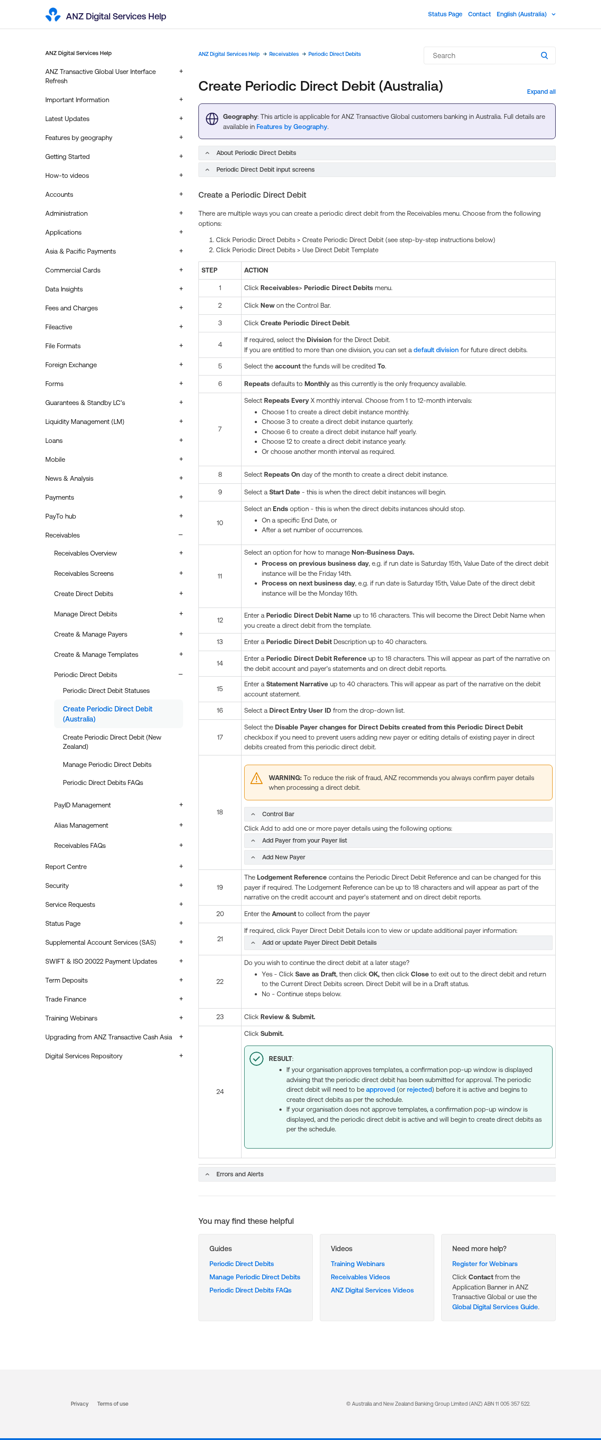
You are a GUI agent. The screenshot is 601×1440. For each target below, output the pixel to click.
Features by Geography (292, 126)
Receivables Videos (360, 1277)
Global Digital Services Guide (495, 1307)
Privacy (79, 1404)
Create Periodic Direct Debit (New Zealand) (112, 741)
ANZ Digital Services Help (78, 53)
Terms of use (112, 1404)
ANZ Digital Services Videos (372, 1290)
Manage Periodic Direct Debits (107, 764)
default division (437, 350)
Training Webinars (358, 1263)
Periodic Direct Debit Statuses (106, 690)
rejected (419, 1089)
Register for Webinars (485, 1263)
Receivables (284, 54)
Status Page (445, 14)
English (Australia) (522, 14)
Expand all (541, 91)
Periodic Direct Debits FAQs (103, 782)
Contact (479, 14)
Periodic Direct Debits (334, 54)
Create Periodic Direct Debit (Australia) (108, 713)
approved (380, 1089)
